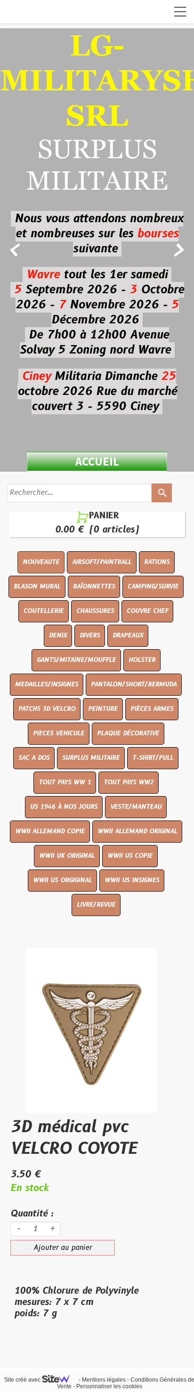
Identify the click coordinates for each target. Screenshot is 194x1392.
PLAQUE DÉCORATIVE (128, 733)
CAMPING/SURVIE (153, 586)
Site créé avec (23, 1379)
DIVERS (90, 635)
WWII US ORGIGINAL (62, 880)
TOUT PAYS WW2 (129, 782)
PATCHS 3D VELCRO (46, 709)
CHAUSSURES (95, 611)
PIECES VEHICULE (58, 733)
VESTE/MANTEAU (136, 807)
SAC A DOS (33, 758)
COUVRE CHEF (147, 611)
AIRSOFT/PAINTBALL (101, 562)
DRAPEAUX (128, 635)
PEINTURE (103, 709)
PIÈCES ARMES (151, 709)
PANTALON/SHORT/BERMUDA (134, 684)
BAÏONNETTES (94, 586)
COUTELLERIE (44, 611)
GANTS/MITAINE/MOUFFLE (76, 660)
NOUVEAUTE (41, 562)
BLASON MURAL (37, 586)
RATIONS (157, 562)
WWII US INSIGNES (132, 880)
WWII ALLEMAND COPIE (50, 831)
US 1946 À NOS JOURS (63, 807)
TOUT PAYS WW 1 (65, 782)
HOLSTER (142, 660)
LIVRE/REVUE (96, 905)
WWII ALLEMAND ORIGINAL (137, 831)
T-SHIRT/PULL (152, 758)
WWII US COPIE (130, 856)
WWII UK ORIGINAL (67, 856)
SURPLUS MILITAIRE (91, 758)
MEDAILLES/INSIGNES (46, 684)
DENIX (58, 635)
